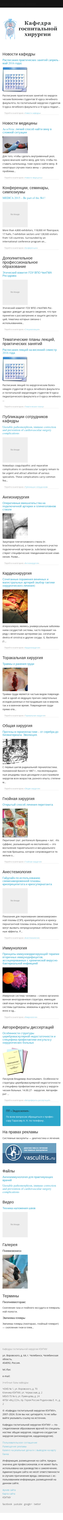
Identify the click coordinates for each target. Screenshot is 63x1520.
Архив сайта (9, 1490)
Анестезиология (32, 938)
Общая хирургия (32, 788)
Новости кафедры (32, 113)
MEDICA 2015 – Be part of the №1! (24, 198)
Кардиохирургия (32, 647)
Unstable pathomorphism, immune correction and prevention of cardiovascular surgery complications (29, 430)
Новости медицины (33, 177)
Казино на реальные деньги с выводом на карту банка (29, 1452)
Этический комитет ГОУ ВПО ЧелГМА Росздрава (27, 274)
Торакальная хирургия (35, 715)
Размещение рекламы (15, 1446)
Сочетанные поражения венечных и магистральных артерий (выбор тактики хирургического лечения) (29, 582)
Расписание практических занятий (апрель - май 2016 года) (31, 61)
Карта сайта (9, 1493)
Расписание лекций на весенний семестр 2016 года (30, 351)
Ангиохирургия (31, 563)
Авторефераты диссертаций (37, 1100)
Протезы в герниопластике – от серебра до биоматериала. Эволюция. (30, 733)
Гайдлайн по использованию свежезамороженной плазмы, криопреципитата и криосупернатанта (27, 881)
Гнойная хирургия (33, 861)
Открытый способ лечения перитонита (28, 804)
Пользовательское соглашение (20, 1442)
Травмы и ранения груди (18, 664)
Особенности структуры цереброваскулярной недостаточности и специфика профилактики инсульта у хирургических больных (29, 1037)
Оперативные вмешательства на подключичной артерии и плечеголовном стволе (29, 506)
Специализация (32, 329)
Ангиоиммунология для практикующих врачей (28, 1178)
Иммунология (31, 1017)
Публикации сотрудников (36, 487)
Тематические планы (34, 406)
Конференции (31, 248)
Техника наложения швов (19, 1208)
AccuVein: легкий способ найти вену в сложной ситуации (27, 130)
